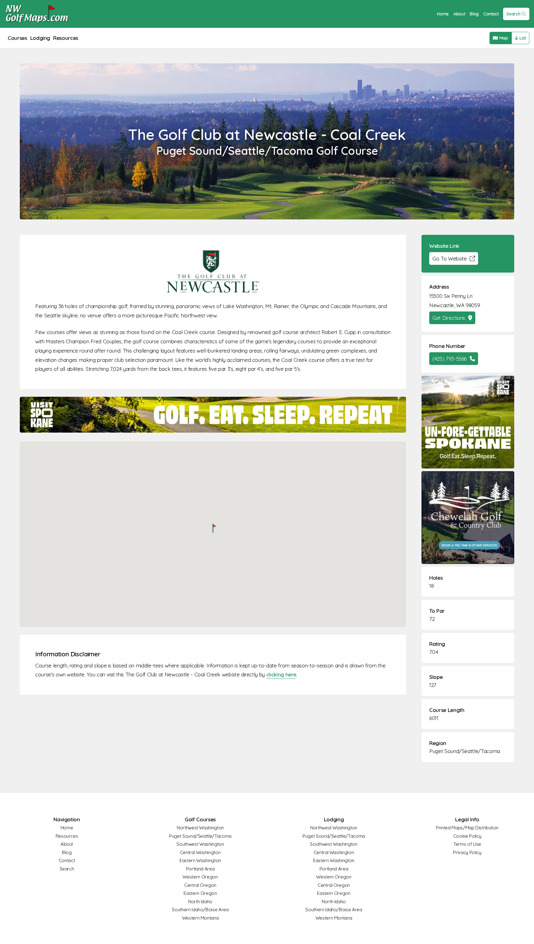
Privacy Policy (467, 852)
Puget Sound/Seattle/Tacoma (464, 751)
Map (503, 38)
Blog (474, 14)
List (522, 38)
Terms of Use (467, 844)
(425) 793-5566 (449, 358)
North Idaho (200, 901)
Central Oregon (200, 885)
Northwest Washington (200, 828)
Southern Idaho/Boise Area (200, 909)
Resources (65, 38)
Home (443, 14)
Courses (17, 38)
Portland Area (200, 869)
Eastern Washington (200, 860)
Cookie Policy (467, 836)
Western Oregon (200, 877)
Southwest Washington (200, 844)
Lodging (40, 38)
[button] (213, 528)
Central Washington (200, 852)
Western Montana (200, 918)
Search (513, 14)
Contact (491, 14)
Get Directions (448, 318)
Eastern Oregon (200, 893)
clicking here (281, 674)
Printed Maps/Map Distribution (467, 828)
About (459, 14)
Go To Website (449, 258)
